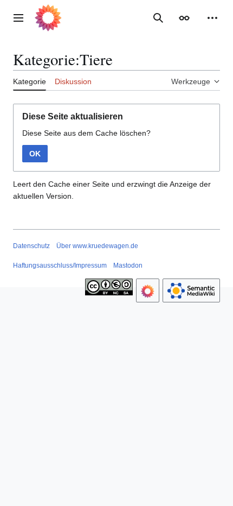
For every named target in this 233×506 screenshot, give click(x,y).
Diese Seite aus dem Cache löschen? (86, 133)
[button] (18, 18)
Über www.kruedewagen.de (97, 246)
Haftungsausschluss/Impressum (60, 265)
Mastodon (128, 265)
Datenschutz (31, 246)
